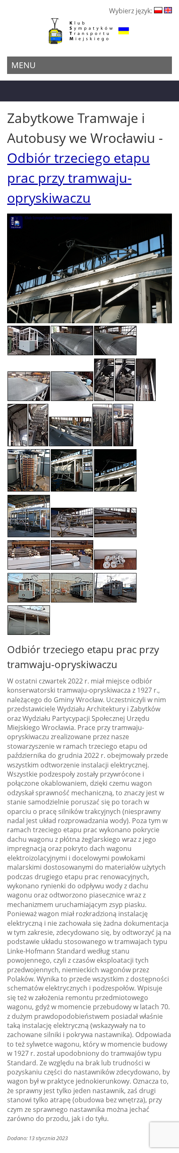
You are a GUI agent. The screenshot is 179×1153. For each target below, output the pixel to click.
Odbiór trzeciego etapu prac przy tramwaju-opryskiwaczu (78, 178)
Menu (23, 65)
